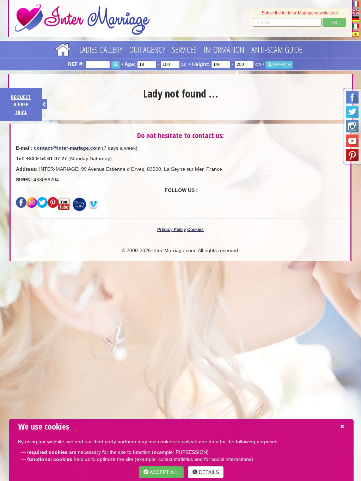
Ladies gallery (100, 49)
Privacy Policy (171, 229)
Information (224, 49)
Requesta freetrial (21, 104)
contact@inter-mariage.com (67, 148)
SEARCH (281, 64)
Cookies (195, 229)
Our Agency (147, 49)
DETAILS (208, 472)
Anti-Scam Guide (276, 49)
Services (184, 49)
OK (334, 22)
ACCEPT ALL (163, 472)
